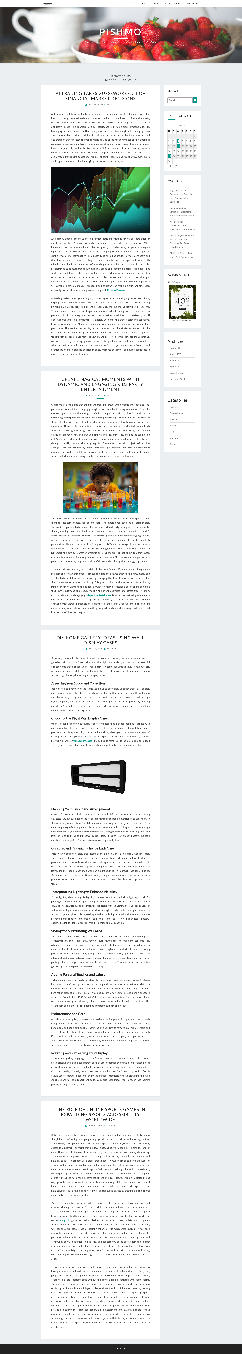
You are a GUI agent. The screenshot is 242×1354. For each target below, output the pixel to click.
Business (178, 3)
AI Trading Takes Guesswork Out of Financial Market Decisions (100, 96)
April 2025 (174, 366)
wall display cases (82, 740)
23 (170, 156)
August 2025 (175, 354)
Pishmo (48, 3)
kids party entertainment (99, 595)
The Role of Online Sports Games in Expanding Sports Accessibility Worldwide (100, 1114)
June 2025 (174, 360)
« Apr (169, 165)
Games (173, 425)
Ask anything (193, 3)
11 (179, 146)
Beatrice (111, 104)
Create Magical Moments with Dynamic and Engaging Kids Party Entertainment (100, 384)
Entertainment (177, 413)
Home (144, 3)
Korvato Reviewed (116, 290)
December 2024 (177, 372)
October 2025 (176, 348)
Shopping (155, 3)
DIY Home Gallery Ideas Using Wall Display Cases (101, 640)
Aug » (176, 165)
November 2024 (177, 379)
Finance (173, 419)
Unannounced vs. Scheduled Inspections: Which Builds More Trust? (182, 211)
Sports (167, 3)
